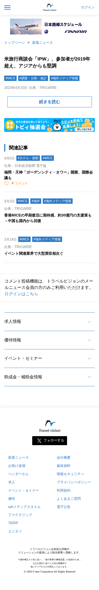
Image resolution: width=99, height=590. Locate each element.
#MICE (10, 78)
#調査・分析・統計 (33, 78)
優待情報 (12, 340)
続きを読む (49, 101)
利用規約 (63, 490)
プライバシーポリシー (74, 482)
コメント (20, 183)
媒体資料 (63, 466)
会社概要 (63, 457)
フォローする (54, 440)
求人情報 (12, 321)
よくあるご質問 (69, 499)
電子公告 (63, 507)
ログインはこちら (21, 294)
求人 (11, 482)
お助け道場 (16, 466)
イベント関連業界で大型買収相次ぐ (33, 253)
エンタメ (15, 531)
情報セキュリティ (70, 474)
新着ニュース (42, 43)
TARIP (13, 523)
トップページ (14, 43)
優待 (11, 499)
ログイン (88, 7)
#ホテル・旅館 (28, 158)
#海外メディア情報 (64, 78)
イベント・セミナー (23, 358)
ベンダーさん (18, 474)
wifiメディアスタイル (24, 507)
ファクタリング (20, 515)
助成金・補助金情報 (23, 377)
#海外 (36, 201)
